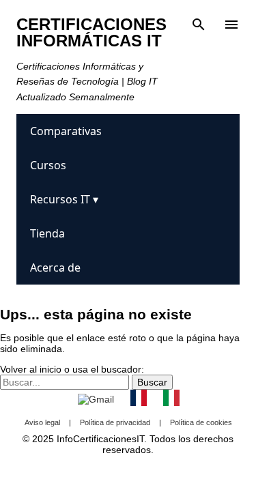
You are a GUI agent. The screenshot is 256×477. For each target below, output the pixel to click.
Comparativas (66, 131)
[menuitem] (128, 131)
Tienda (47, 233)
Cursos (48, 165)
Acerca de (55, 267)
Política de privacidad (115, 422)
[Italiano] (171, 399)
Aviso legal (42, 422)
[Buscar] (198, 24)
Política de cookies (201, 422)
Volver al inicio (30, 369)
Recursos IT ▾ (64, 199)
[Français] (138, 399)
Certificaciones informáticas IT (91, 32)
